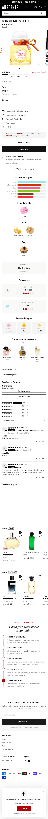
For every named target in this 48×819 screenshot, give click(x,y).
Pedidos (4, 739)
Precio (4, 87)
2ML (5, 76)
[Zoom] (39, 62)
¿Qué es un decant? (39, 72)
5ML (18, 76)
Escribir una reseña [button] (24, 391)
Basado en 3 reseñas (8, 388)
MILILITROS (6, 72)
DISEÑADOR (12, 572)
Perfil (3, 746)
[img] (13, 427)
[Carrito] (40, 7)
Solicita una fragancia (9, 374)
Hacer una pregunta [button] (24, 396)
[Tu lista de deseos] (35, 7)
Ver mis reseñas (6, 743)
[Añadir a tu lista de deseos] (20, 535)
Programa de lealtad (7, 749)
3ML (11, 76)
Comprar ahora (24, 149)
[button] (7, 24)
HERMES (4, 26)
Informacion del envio (9, 369)
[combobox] (24, 13)
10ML (26, 76)
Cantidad (5, 100)
